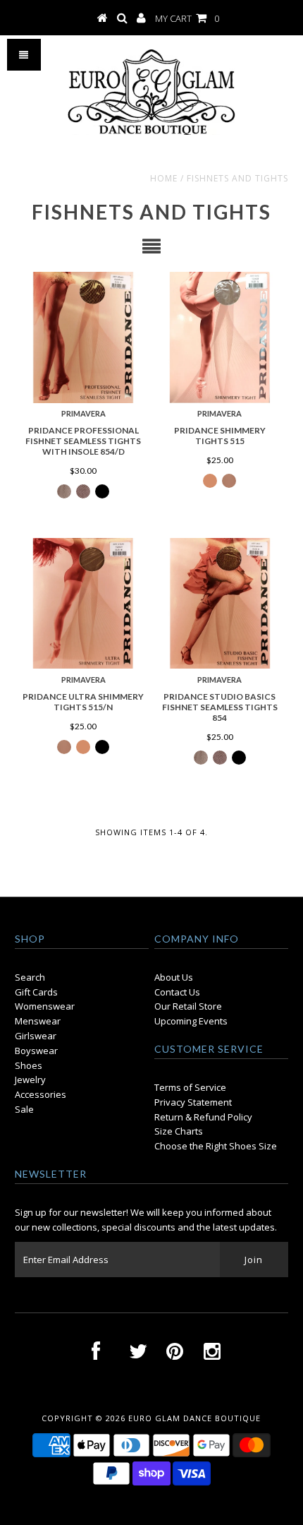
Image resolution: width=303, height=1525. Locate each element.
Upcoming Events (191, 1021)
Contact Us (177, 992)
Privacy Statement (193, 1102)
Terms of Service (190, 1087)
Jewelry (30, 1079)
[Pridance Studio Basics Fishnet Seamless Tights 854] (219, 603)
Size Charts (178, 1131)
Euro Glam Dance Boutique (194, 1418)
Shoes (28, 1065)
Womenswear (45, 1006)
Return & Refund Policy (203, 1117)
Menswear (38, 1021)
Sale (24, 1109)
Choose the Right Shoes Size (215, 1146)
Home (164, 178)
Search (30, 977)
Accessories (40, 1094)
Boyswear (36, 1050)
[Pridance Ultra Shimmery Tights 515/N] (83, 603)
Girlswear (35, 1035)
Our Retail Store (188, 1006)
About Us (173, 977)
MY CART (187, 18)
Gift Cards (36, 992)
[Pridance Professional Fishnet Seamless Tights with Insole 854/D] (83, 337)
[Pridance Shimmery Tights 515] (219, 337)
